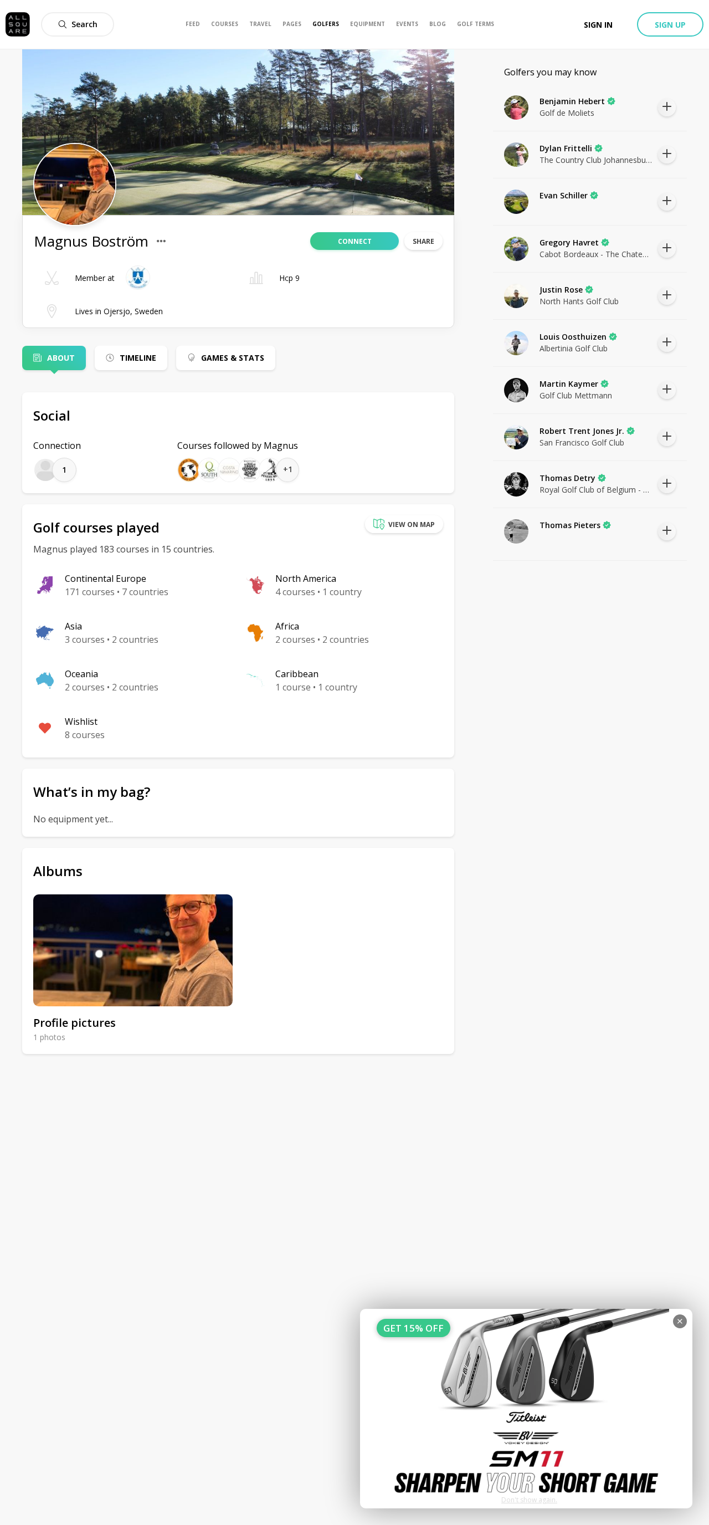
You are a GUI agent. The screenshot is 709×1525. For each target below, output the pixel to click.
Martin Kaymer (569, 383)
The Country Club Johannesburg (596, 160)
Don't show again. (529, 1499)
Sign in (598, 24)
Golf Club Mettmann (576, 395)
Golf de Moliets (567, 113)
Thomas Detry (567, 478)
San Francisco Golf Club (582, 442)
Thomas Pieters (570, 525)
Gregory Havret (569, 242)
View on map (411, 524)
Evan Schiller (564, 195)
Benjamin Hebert (572, 101)
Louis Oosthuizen (573, 336)
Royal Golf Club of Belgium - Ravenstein (596, 489)
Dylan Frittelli (566, 148)
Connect (355, 241)
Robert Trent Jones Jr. (582, 431)
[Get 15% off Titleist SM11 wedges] (526, 1408)
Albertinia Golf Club (574, 348)
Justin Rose (561, 289)
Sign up (670, 24)
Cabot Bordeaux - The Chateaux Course (596, 254)
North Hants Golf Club (579, 301)
